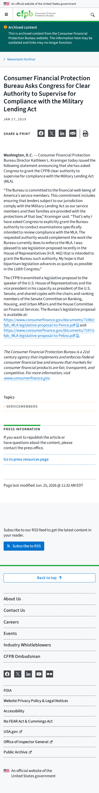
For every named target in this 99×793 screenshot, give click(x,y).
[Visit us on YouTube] (39, 673)
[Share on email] (72, 132)
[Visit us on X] (17, 673)
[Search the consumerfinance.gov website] (92, 14)
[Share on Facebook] (41, 132)
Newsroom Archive (21, 59)
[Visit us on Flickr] (49, 673)
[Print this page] (85, 133)
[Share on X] (51, 132)
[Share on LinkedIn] (62, 132)
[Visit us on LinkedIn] (28, 673)
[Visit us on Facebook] (7, 673)
